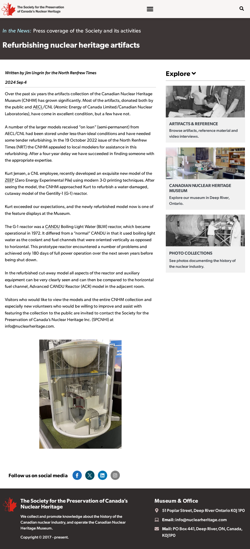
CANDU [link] (52, 226)
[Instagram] (115, 475)
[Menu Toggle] (150, 8)
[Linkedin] (102, 475)
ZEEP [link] (9, 180)
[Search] (238, 24)
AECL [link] (38, 106)
